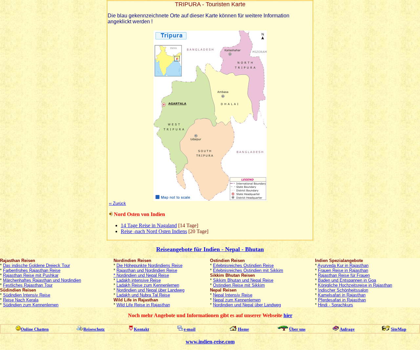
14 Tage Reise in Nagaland (149, 225)
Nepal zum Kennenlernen (237, 299)
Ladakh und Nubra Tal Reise (143, 295)
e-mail (190, 329)
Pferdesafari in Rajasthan (342, 299)
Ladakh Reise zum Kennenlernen (147, 285)
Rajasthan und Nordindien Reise (146, 270)
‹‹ (117, 203)
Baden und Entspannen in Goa (347, 280)
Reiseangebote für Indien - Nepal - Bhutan (210, 249)
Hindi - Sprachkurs (335, 304)
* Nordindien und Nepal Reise (141, 275)
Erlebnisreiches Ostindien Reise (243, 265)
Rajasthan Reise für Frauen (344, 275)
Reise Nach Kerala (20, 299)
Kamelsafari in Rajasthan (342, 295)
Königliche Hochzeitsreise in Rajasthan (355, 285)
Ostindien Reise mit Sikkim (239, 285)
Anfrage (347, 329)
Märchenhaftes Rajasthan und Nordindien (42, 280)
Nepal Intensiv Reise (232, 295)
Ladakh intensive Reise (138, 280)
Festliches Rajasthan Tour (27, 285)
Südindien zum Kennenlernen (30, 304)
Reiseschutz (94, 329)
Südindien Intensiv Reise (26, 295)
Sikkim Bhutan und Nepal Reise (243, 280)
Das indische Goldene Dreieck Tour (36, 265)
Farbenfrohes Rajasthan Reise (31, 270)
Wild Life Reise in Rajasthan (143, 304)
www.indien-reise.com (210, 341)
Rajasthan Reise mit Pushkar (30, 275)
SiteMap (398, 329)
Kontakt (141, 329)
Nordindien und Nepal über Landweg (150, 290)
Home (243, 329)
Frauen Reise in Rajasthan (343, 270)
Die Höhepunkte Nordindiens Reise (149, 265)
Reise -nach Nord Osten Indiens (154, 231)
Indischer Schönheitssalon (343, 290)
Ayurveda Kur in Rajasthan (343, 265)
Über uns (297, 329)
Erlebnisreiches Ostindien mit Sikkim (248, 270)
